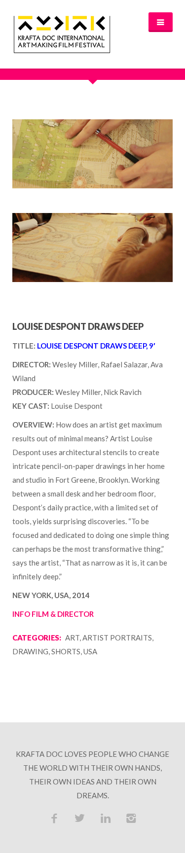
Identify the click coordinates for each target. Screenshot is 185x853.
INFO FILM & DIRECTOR (53, 613)
